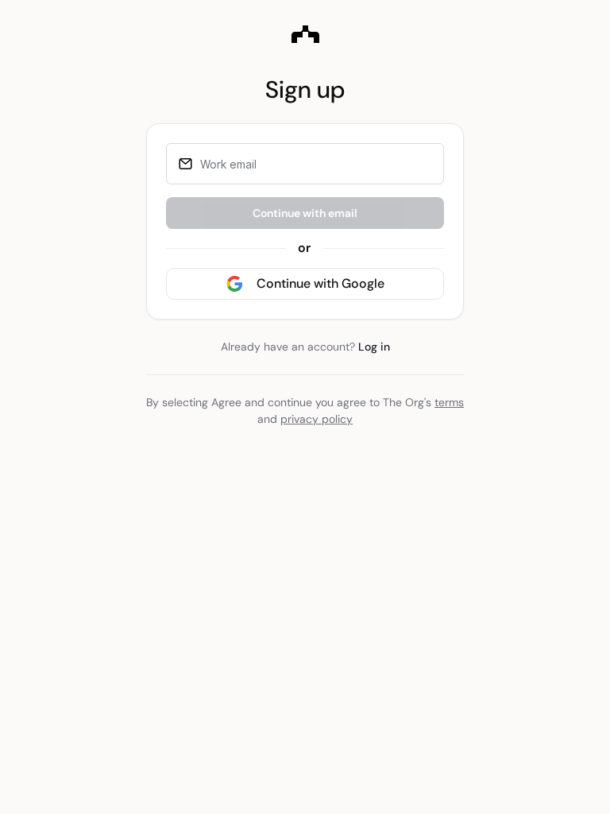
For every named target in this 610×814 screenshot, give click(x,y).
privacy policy (316, 419)
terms (449, 402)
